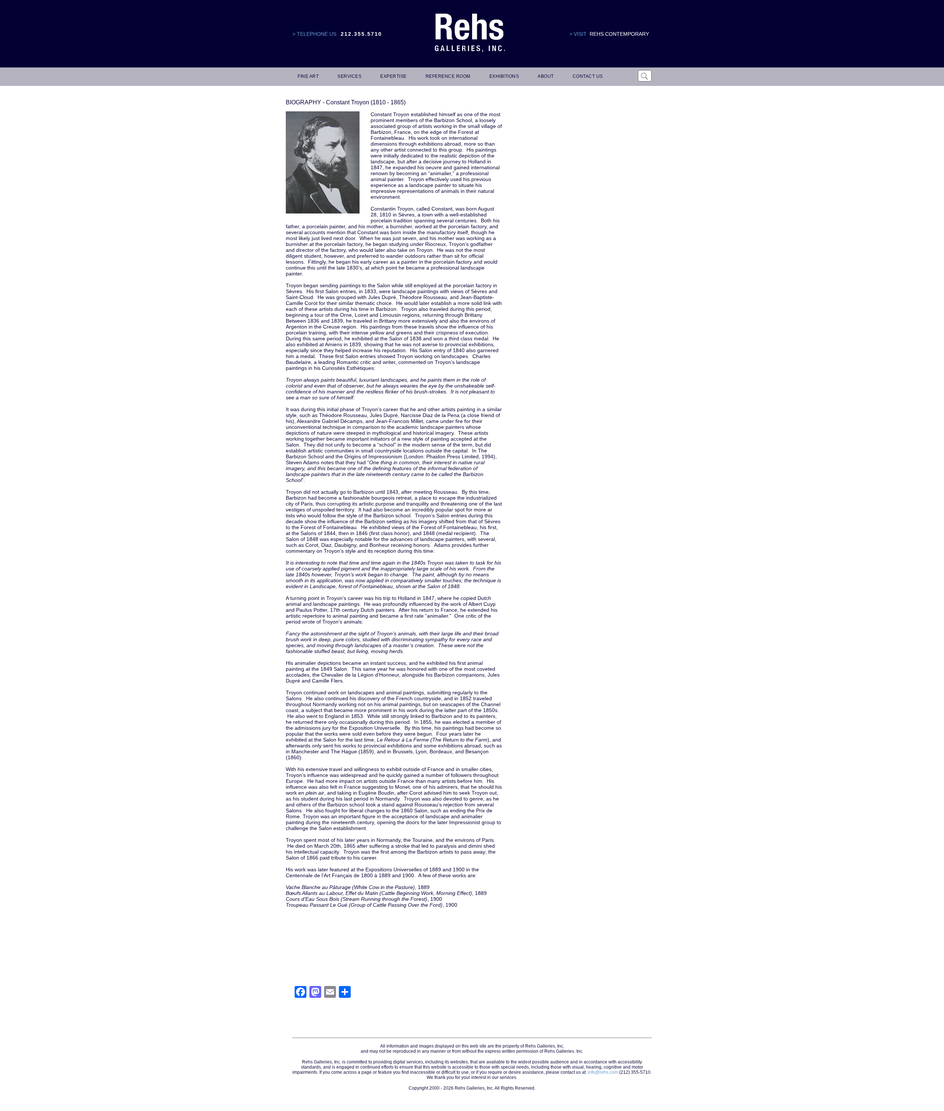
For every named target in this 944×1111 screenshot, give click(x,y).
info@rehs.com (603, 1072)
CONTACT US (588, 76)
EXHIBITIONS (504, 76)
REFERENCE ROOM (448, 76)
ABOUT (546, 76)
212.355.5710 (361, 34)
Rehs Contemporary (619, 34)
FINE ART (308, 76)
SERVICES (349, 76)
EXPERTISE (393, 76)
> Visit (578, 34)
